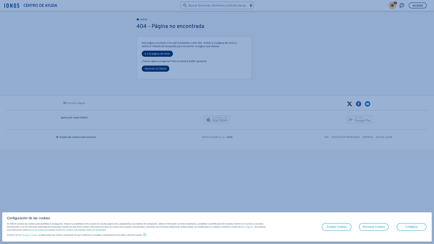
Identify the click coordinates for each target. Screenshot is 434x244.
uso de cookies (37, 230)
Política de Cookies (64, 230)
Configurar (248, 226)
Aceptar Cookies (30, 234)
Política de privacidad (95, 230)
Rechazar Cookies (374, 226)
